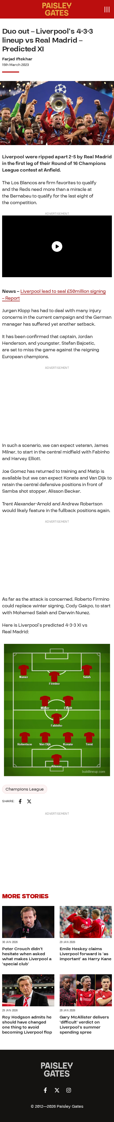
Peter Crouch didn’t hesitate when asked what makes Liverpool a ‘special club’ (26, 956)
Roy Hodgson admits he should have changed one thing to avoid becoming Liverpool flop (27, 1024)
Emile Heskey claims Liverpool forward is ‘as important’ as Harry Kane (85, 954)
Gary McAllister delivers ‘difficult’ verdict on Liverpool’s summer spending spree (84, 1024)
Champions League (25, 789)
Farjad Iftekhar (17, 59)
